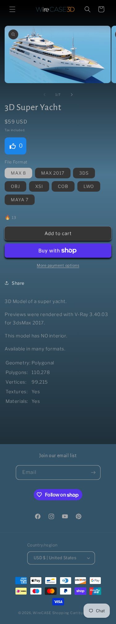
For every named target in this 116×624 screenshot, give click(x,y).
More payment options (58, 265)
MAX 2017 (52, 173)
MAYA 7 (19, 199)
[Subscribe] (93, 472)
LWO (89, 186)
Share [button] (18, 283)
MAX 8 (18, 173)
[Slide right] (72, 94)
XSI (39, 186)
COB (63, 186)
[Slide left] (44, 94)
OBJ (15, 186)
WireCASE (42, 613)
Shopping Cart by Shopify (75, 613)
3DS (84, 173)
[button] (12, 9)
